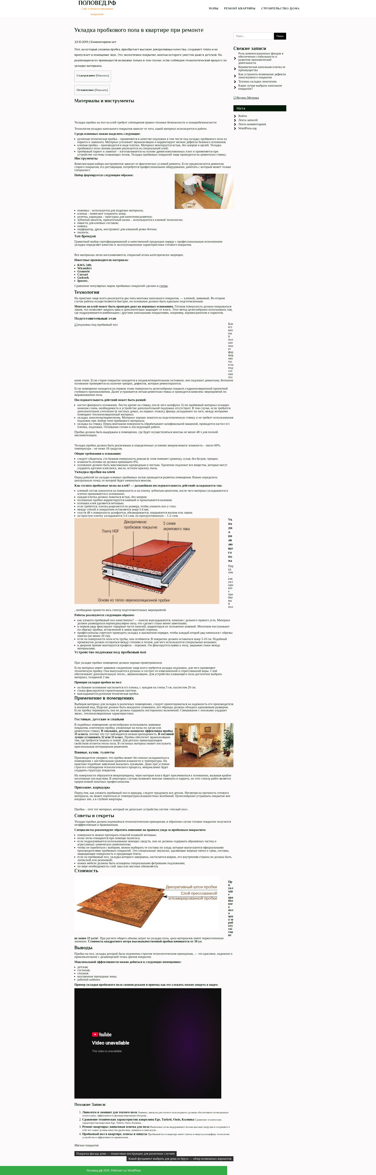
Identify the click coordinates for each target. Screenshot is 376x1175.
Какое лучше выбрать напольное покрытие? (260, 87)
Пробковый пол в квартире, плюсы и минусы (114, 1134)
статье (163, 285)
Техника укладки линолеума (257, 81)
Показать (102, 75)
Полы (213, 8)
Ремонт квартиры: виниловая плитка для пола (115, 1126)
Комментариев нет (103, 42)
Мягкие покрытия (86, 1145)
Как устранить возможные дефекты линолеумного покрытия (262, 76)
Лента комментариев (252, 124)
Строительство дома (280, 8)
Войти (242, 116)
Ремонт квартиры (239, 8)
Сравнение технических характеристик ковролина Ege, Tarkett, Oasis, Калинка (138, 1119)
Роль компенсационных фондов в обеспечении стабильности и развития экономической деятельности (260, 58)
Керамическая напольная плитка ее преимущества (261, 68)
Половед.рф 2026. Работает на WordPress (114, 1170)
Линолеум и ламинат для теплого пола (109, 1112)
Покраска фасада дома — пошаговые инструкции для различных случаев (125, 1153)
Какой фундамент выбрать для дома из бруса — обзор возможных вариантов (179, 1158)
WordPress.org (247, 128)
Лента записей (248, 120)
